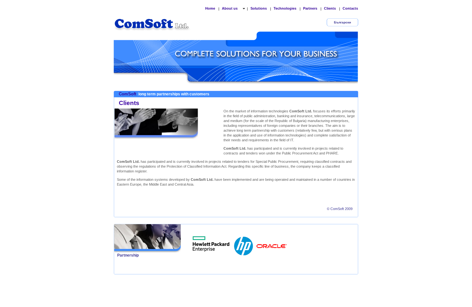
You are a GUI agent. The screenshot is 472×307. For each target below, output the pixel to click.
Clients (330, 8)
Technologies (285, 8)
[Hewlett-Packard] (244, 244)
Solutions (258, 8)
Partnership (128, 255)
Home (210, 8)
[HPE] (211, 244)
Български (342, 22)
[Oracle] (271, 244)
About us (230, 8)
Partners (310, 8)
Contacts (350, 8)
